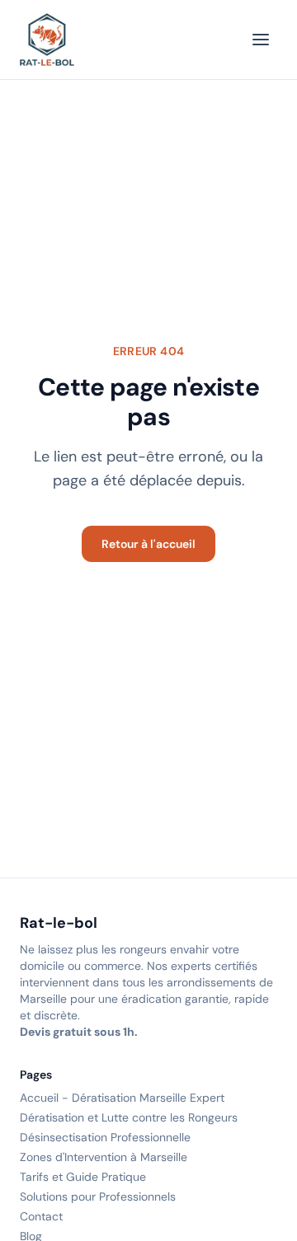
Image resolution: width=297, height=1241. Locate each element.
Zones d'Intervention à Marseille (103, 1157)
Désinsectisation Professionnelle (105, 1137)
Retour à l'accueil (148, 543)
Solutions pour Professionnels (98, 1196)
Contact (41, 1216)
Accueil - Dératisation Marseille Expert (122, 1097)
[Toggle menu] (260, 39)
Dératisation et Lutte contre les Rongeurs (129, 1117)
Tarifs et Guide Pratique (83, 1176)
